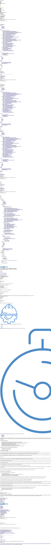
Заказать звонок (2, 84)
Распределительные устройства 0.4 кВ (6, 123)
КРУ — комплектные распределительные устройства (9, 39)
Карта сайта (1, 533)
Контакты (1, 65)
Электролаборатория (4, 54)
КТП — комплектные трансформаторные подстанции (9, 31)
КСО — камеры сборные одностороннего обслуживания (10, 38)
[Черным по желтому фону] (0, 6)
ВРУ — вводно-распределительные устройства (8, 35)
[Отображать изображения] (0, 8)
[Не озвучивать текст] (0, 11)
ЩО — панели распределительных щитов (8, 37)
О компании (3, 26)
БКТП (2, 58)
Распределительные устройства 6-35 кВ (6, 124)
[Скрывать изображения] (0, 9)
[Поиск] (0, 68)
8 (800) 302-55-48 (3, 15)
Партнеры (3, 88)
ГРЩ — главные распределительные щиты (8, 36)
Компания (1, 504)
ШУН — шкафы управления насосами (7, 44)
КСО (2, 120)
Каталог (1, 29)
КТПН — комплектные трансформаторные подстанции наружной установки (12, 32)
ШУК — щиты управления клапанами (7, 46)
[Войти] (0, 69)
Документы (3, 27)
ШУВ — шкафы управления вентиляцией (8, 43)
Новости (1, 60)
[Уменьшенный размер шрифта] (0, 1)
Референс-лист (3, 28)
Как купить (3, 435)
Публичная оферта (2, 532)
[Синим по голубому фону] (0, 5)
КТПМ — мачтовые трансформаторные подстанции (9, 33)
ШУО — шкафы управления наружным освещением (9, 45)
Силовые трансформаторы (5, 47)
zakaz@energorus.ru (2, 14)
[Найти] (0, 74)
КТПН (2, 119)
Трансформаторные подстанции (5, 30)
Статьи (1, 64)
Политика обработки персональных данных (5, 530)
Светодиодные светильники (5, 49)
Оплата (2, 436)
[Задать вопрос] (0, 282)
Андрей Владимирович (3, 498)
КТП (2, 57)
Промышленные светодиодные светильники (8, 50)
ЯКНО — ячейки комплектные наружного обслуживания (10, 40)
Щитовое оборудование (4, 42)
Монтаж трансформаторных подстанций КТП (8, 53)
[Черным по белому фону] (0, 4)
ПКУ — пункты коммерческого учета (7, 41)
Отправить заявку (2, 24)
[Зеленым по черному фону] (0, 7)
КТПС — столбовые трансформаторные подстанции (9, 34)
